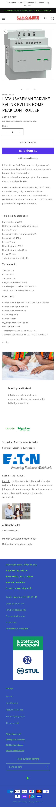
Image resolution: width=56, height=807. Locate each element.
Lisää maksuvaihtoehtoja (28, 158)
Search (9, 696)
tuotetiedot (29, 447)
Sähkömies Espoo (23, 802)
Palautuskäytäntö (14, 709)
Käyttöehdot (12, 703)
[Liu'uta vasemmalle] (21, 89)
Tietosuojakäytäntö (15, 716)
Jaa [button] (7, 342)
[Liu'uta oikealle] (34, 89)
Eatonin (6, 481)
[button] (3, 18)
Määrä (5, 126)
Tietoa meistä (12, 723)
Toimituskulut (17, 121)
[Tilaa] (46, 766)
